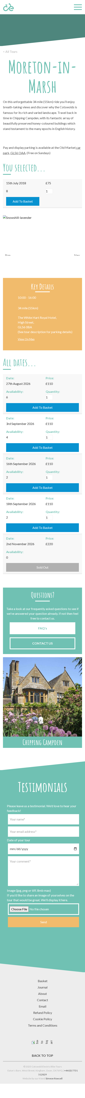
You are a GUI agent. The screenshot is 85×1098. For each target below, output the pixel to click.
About (42, 993)
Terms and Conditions (42, 1025)
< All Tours (10, 51)
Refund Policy (42, 1012)
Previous (8, 254)
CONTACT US (42, 643)
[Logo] (8, 7)
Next (77, 254)
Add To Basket (23, 201)
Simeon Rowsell (54, 1078)
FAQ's (42, 628)
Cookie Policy (42, 1019)
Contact (42, 1000)
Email (42, 1006)
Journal (42, 987)
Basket (42, 981)
